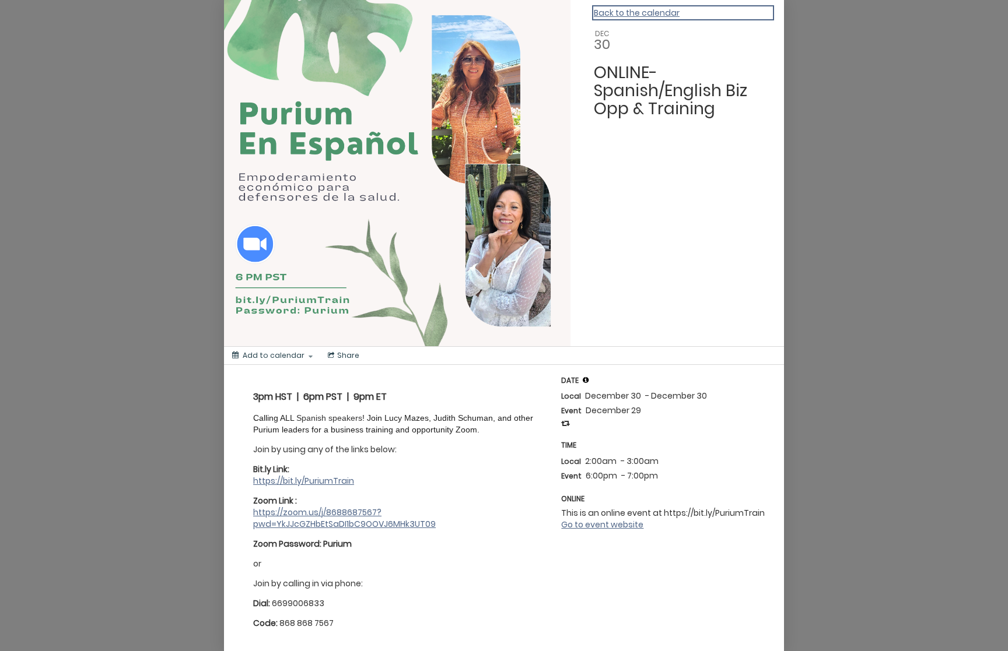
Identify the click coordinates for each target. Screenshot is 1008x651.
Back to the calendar (637, 13)
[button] (586, 379)
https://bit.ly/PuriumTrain (303, 481)
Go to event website (602, 524)
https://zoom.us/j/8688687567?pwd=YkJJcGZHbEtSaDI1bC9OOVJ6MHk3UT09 (344, 518)
